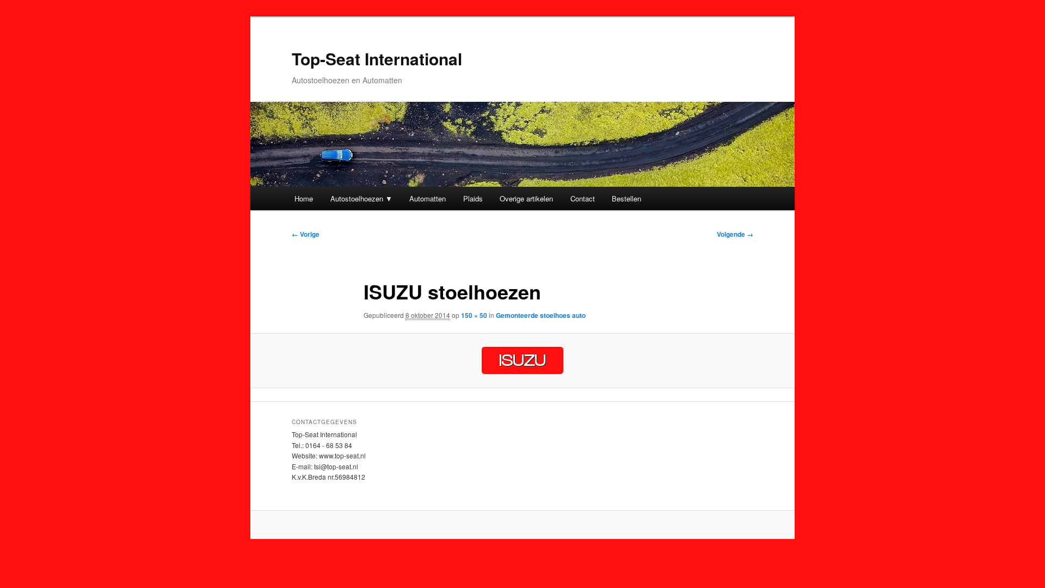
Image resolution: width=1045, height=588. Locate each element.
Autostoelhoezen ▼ (361, 198)
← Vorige (305, 234)
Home (303, 198)
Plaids (473, 198)
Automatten (427, 198)
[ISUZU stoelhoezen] (522, 360)
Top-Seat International (377, 58)
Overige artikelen (526, 198)
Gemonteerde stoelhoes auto (541, 315)
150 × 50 (474, 315)
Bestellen (626, 198)
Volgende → (735, 234)
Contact (582, 198)
